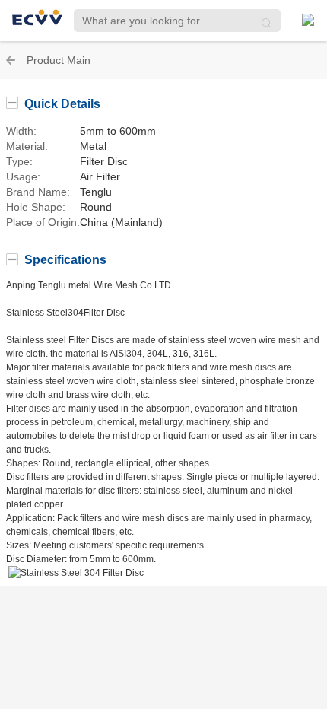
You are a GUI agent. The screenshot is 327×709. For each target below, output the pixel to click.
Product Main (58, 60)
